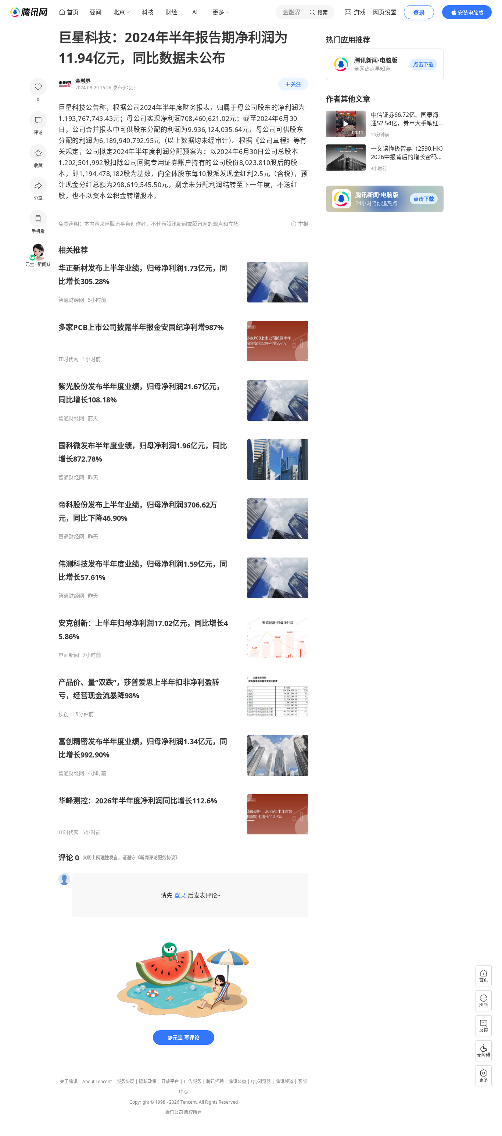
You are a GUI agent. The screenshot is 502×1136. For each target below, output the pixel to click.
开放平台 (170, 1081)
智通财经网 (71, 299)
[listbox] (183, 540)
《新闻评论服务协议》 (158, 857)
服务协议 (125, 1081)
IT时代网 (68, 359)
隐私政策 (148, 1081)
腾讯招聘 (215, 1081)
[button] (423, 64)
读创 (63, 714)
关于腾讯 (69, 1081)
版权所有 (193, 1112)
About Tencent (97, 1081)
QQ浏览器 (261, 1081)
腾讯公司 (174, 1112)
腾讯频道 (284, 1081)
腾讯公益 (237, 1081)
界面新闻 (68, 654)
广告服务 (192, 1081)
